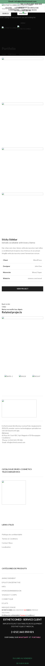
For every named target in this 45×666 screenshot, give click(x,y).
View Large (41, 318)
